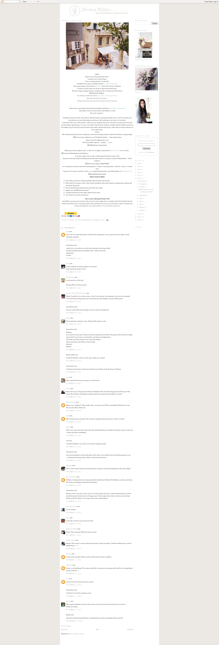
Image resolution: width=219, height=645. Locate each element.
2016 (139, 169)
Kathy (68, 601)
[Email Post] (107, 220)
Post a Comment (66, 626)
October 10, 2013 (73, 410)
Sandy (68, 388)
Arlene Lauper (70, 540)
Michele (68, 554)
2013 (139, 178)
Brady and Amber (71, 529)
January (142, 210)
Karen (68, 318)
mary (67, 263)
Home (97, 629)
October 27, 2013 (73, 610)
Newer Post (64, 629)
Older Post (130, 629)
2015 (139, 172)
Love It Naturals (71, 477)
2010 (139, 220)
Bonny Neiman (71, 402)
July (140, 198)
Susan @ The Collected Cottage (76, 293)
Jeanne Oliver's (115, 150)
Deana (68, 427)
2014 (139, 175)
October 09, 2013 (73, 240)
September (142, 195)
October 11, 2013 (73, 535)
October (142, 187)
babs (67, 416)
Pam (67, 231)
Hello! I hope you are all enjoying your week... (146, 190)
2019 (139, 163)
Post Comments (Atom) (76, 634)
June (141, 201)
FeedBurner (150, 152)
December (142, 181)
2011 (139, 217)
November (142, 184)
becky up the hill (71, 506)
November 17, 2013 (74, 621)
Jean (67, 377)
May (141, 204)
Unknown (69, 565)
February (142, 207)
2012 (139, 214)
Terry (67, 518)
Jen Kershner (70, 277)
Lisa (67, 579)
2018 (139, 166)
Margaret (69, 465)
